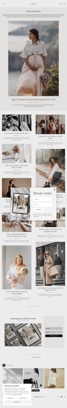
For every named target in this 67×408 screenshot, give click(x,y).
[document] (33, 204)
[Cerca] (30, 384)
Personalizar (10, 398)
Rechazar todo (22, 398)
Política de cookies (17, 394)
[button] (54, 189)
